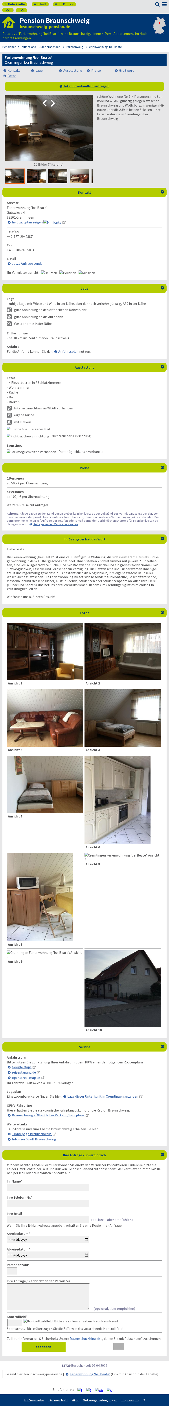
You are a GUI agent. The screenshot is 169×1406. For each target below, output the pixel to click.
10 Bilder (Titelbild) (48, 164)
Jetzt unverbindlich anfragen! (86, 86)
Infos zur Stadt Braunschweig (34, 1139)
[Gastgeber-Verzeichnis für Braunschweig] (9, 22)
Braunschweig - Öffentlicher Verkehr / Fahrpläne (48, 1115)
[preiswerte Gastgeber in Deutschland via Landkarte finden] (159, 31)
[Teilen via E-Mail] (112, 1389)
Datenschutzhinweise (86, 1338)
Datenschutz (58, 1400)
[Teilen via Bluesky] (90, 1389)
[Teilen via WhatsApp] (100, 1389)
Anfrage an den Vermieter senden (55, 524)
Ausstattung (72, 70)
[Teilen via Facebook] (81, 1389)
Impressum (130, 1400)
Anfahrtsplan (68, 351)
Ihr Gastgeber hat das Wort (114, 539)
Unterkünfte (14, 4)
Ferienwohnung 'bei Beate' (90, 1374)
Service (121, 1047)
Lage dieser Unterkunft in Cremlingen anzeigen (102, 1096)
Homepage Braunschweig (32, 1134)
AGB (75, 1400)
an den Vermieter (38, 1281)
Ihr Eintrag (64, 4)
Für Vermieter (34, 1400)
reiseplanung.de (24, 1072)
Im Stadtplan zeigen (27, 222)
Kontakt (13, 70)
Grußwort (126, 70)
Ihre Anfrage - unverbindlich (113, 1155)
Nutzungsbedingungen (100, 1400)
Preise (96, 70)
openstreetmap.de (26, 1077)
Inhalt (40, 4)
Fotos (11, 75)
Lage (39, 70)
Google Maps (21, 1067)
